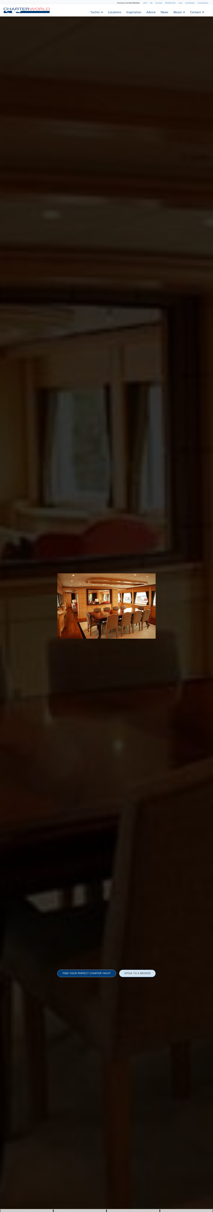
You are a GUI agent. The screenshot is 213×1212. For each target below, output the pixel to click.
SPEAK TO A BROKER (137, 973)
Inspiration (133, 12)
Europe (158, 2)
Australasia (203, 2)
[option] (106, 606)
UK (151, 2)
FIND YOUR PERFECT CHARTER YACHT (87, 973)
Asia (180, 2)
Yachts (95, 12)
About (177, 12)
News (164, 12)
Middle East (170, 2)
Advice (151, 12)
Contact (195, 12)
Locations (114, 12)
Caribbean (190, 2)
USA (145, 2)
